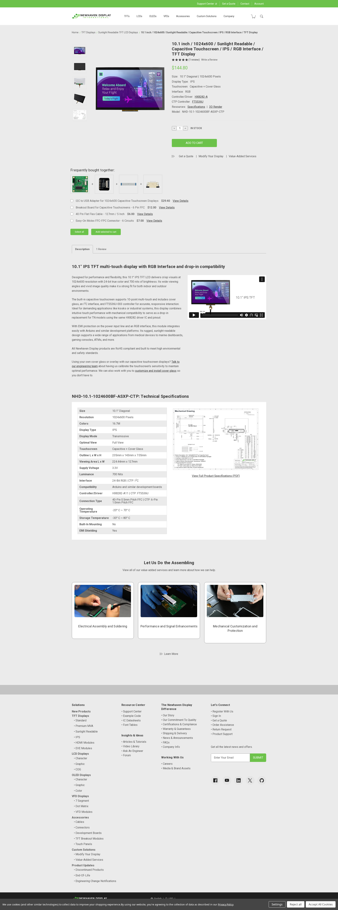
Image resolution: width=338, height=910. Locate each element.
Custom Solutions (207, 16)
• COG (77, 769)
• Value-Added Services (88, 859)
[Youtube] (227, 780)
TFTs (127, 16)
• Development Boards (88, 833)
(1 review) (194, 59)
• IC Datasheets (131, 720)
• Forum (126, 755)
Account (259, 3)
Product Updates (83, 865)
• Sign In (216, 716)
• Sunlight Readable (86, 731)
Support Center (206, 3)
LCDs (139, 16)
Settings (277, 904)
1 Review (101, 249)
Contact (244, 3)
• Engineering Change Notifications (95, 881)
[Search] (261, 16)
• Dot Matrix (81, 806)
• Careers (167, 763)
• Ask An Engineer (132, 751)
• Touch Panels (83, 844)
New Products (81, 711)
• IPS (77, 737)
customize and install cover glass (155, 370)
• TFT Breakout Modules (89, 838)
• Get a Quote (219, 720)
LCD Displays (80, 753)
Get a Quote (228, 3)
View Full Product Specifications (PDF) (216, 476)
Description (82, 249)
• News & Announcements (177, 738)
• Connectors (82, 827)
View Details (180, 200)
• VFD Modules (83, 812)
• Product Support (222, 734)
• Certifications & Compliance (179, 724)
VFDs (166, 16)
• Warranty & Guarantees (176, 729)
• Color (78, 790)
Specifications (196, 106)
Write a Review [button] (209, 59)
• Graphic (79, 764)
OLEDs (153, 16)
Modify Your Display (211, 156)
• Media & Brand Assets (175, 768)
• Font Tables (129, 725)
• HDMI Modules (84, 742)
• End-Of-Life (82, 875)
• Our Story (167, 715)
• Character (80, 758)
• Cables (79, 822)
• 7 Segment (81, 800)
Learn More (171, 654)
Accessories (183, 16)
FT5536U (197, 101)
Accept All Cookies (321, 904)
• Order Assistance (222, 725)
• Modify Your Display (87, 854)
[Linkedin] (238, 780)
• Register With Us (222, 711)
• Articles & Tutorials (133, 741)
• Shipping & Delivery (174, 733)
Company (229, 16)
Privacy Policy (225, 904)
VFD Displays (80, 796)
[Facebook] (215, 780)
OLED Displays (81, 775)
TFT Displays (80, 716)
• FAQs (165, 742)
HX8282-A (201, 96)
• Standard (80, 720)
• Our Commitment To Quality (178, 720)
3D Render (215, 106)
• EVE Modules (83, 748)
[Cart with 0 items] (253, 16)
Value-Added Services (242, 156)
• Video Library (130, 746)
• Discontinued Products (89, 869)
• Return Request (221, 729)
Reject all (296, 904)
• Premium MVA (83, 726)
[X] (250, 780)
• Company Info (170, 747)
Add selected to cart (106, 231)
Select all (79, 231)
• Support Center (131, 711)
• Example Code (131, 716)
